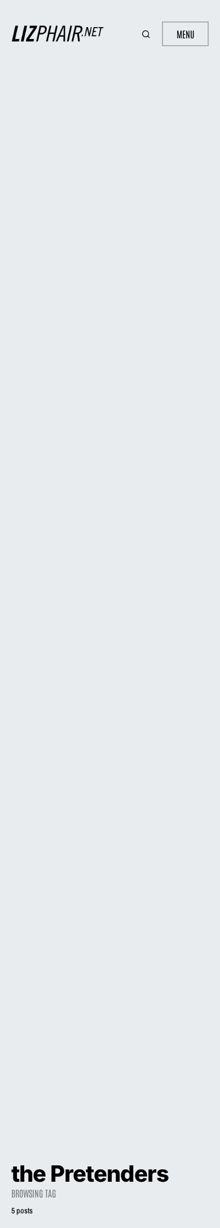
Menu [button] (185, 34)
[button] (147, 33)
